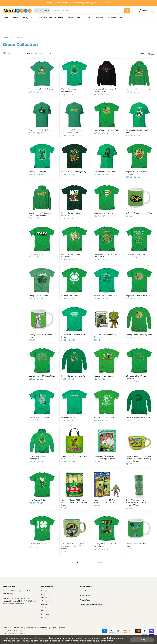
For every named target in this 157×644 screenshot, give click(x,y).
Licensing (62, 628)
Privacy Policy (74, 640)
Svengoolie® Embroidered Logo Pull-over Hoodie (105, 90)
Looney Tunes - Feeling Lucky (73, 171)
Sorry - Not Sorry (36, 254)
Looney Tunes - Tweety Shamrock (71, 255)
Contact (53, 628)
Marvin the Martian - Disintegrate (69, 90)
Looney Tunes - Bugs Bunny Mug (40, 335)
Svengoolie (28, 18)
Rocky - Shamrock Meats (104, 417)
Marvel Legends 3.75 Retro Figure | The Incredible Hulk (105, 501)
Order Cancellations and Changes (37, 628)
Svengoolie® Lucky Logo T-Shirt (137, 131)
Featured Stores (115, 18)
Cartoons (59, 18)
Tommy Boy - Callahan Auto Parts (73, 335)
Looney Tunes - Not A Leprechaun (70, 214)
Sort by (30, 54)
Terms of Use (106, 640)
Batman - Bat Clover (69, 295)
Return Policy (7, 628)
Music (87, 18)
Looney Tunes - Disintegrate (73, 376)
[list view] (152, 53)
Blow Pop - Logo (68, 417)
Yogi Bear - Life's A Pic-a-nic (138, 295)
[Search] (127, 10)
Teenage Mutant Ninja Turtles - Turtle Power (107, 545)
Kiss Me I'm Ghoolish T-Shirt (41, 89)
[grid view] (149, 53)
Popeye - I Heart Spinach (104, 376)
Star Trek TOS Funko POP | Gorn (105, 335)
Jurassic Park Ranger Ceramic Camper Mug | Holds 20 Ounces (73, 546)
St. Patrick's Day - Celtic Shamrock (136, 377)
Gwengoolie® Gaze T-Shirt (105, 171)
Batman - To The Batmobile (105, 295)
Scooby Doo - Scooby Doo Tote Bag (74, 457)
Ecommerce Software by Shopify (14, 633)
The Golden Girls (44, 18)
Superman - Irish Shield (103, 213)
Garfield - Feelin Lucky (135, 254)
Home (5, 18)
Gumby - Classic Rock (38, 171)
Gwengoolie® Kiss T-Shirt (40, 130)
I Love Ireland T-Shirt (37, 544)
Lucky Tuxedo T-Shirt (38, 500)
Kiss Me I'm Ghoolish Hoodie (138, 89)
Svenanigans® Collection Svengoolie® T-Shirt (71, 131)
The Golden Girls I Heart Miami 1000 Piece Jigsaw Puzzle (107, 457)
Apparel (15, 18)
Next (100, 563)
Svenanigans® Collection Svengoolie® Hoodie (39, 214)
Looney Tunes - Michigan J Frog (42, 376)
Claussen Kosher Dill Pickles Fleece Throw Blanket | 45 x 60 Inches (74, 502)
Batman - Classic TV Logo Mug (139, 213)
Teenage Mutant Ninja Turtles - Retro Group (107, 255)
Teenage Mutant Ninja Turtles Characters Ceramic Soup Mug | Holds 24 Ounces (139, 458)
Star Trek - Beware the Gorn (138, 417)
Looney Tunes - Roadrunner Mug (137, 545)
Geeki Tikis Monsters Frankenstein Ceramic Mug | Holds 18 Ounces (137, 502)
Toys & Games (74, 18)
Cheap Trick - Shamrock (39, 295)
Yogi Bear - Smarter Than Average (136, 172)
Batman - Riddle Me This (39, 417)
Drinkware (99, 18)
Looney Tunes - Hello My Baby (106, 130)
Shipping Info (18, 628)
